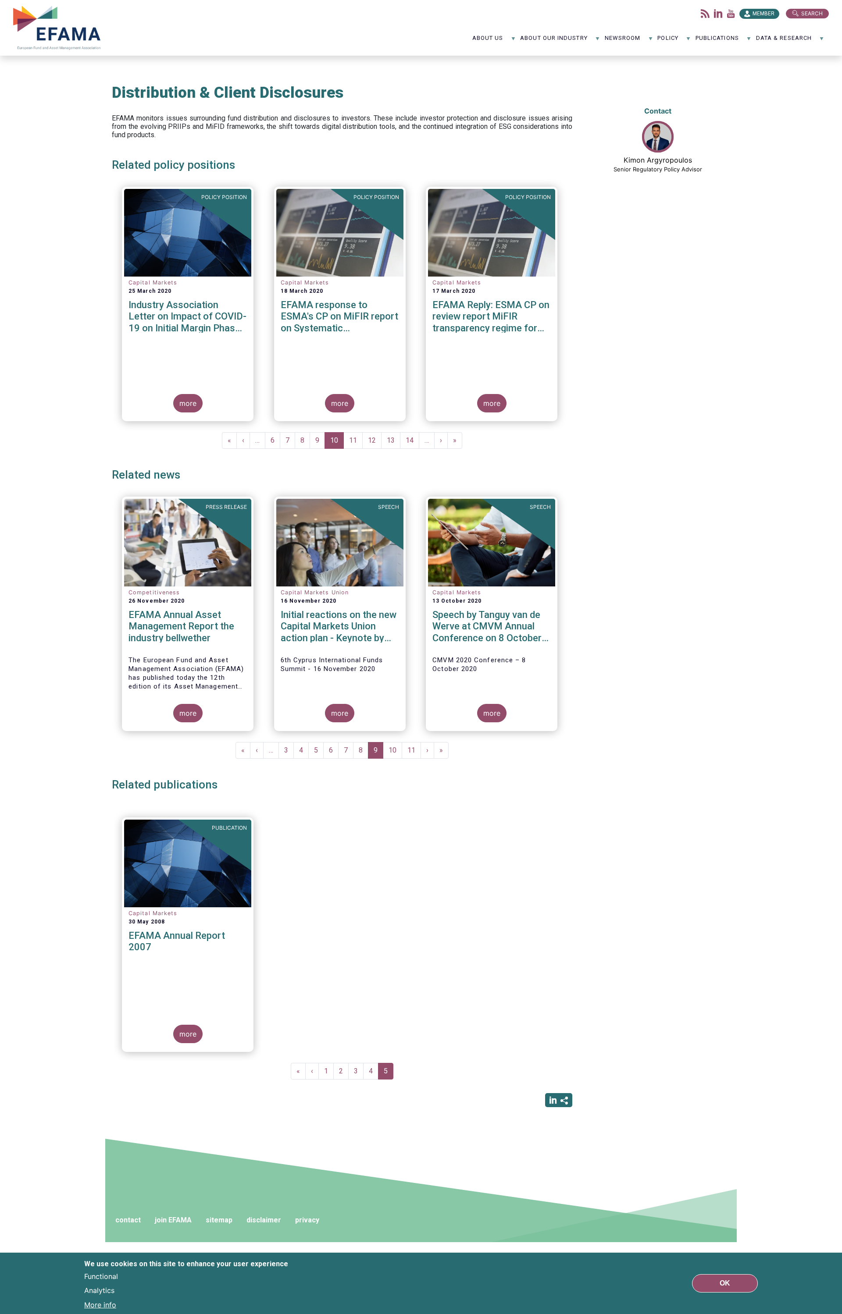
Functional (101, 1276)
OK (725, 1283)
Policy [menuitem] (667, 41)
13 (393, 440)
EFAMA (58, 28)
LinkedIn (718, 13)
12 (375, 440)
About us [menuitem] (487, 41)
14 (412, 440)
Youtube (731, 13)
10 (337, 442)
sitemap (219, 1220)
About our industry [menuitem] (553, 41)
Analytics (99, 1290)
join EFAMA (173, 1220)
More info (100, 1304)
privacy (307, 1220)
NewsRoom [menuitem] (623, 41)
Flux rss (705, 13)
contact (128, 1220)
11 (356, 440)
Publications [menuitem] (717, 41)
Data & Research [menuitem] (784, 41)
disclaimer (263, 1220)
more (187, 403)
